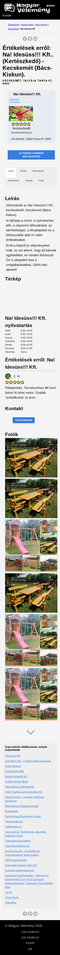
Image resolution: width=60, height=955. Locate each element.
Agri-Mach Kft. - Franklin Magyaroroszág (28, 761)
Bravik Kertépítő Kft (16, 776)
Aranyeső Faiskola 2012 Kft (20, 865)
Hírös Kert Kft (12, 756)
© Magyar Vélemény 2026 (23, 925)
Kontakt (7, 15)
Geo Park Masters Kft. (17, 846)
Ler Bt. (8, 892)
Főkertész (10, 902)
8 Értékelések (14, 99)
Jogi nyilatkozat (30, 931)
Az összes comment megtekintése (31, 155)
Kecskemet (13, 29)
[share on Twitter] (30, 40)
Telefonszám (23, 420)
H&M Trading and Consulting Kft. (23, 792)
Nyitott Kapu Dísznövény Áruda (23, 816)
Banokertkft (11, 811)
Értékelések (13, 24)
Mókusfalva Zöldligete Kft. (19, 786)
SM (30, 949)
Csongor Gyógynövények (19, 870)
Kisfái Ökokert (13, 766)
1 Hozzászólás (14, 102)
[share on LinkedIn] (35, 40)
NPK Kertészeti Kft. (16, 860)
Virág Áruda (12, 897)
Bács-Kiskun (41, 24)
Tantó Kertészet (14, 821)
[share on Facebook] (25, 40)
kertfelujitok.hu (13, 826)
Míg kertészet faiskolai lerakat (22, 806)
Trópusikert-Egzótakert (18, 841)
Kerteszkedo (27, 24)
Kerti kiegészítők (14, 771)
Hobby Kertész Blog (16, 781)
